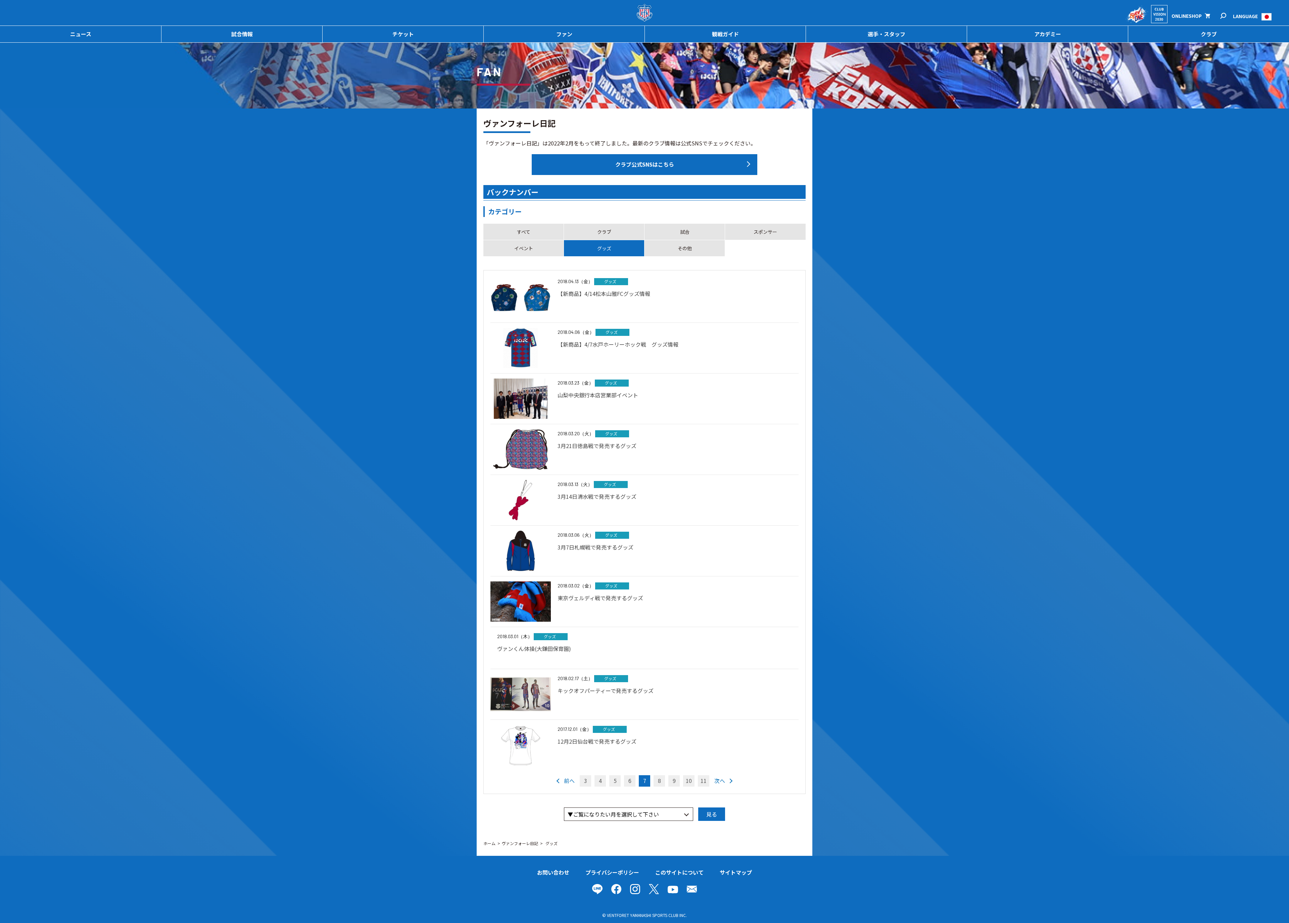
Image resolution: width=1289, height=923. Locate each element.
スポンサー (765, 231)
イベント (523, 248)
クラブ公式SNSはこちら (644, 164)
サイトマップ (736, 872)
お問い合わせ (553, 872)
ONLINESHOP (1187, 15)
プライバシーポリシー (612, 872)
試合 (684, 231)
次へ (719, 781)
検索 (1227, 15)
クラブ (604, 231)
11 (704, 781)
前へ (569, 781)
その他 (685, 248)
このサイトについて (679, 872)
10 (689, 781)
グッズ (604, 248)
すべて (523, 231)
